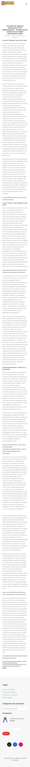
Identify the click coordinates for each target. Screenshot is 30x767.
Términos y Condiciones (9, 695)
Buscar (6, 733)
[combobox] (15, 708)
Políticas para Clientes (9, 692)
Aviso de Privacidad (8, 689)
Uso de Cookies (7, 697)
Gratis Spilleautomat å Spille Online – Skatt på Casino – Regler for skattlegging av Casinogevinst (14, 451)
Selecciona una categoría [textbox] (10, 708)
